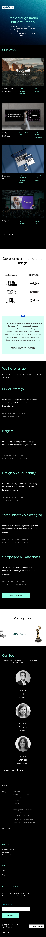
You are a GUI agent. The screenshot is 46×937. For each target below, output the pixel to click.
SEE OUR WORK (16, 595)
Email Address (7, 904)
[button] (38, 7)
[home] (9, 7)
